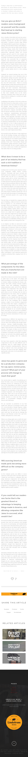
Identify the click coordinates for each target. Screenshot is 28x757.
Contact (14, 689)
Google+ (9, 612)
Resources (14, 692)
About (14, 687)
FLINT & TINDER (14, 645)
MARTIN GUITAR (14, 633)
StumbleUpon (17, 612)
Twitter (22, 609)
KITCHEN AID (14, 657)
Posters (14, 690)
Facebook (6, 609)
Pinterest (14, 609)
